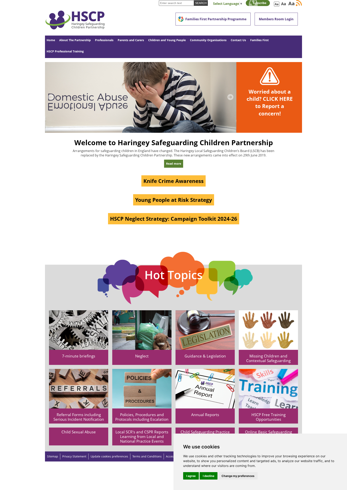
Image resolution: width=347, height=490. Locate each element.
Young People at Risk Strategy (173, 199)
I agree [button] (191, 476)
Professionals (104, 40)
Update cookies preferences (109, 456)
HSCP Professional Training (65, 51)
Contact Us (238, 40)
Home (51, 40)
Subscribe (259, 3)
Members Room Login (276, 19)
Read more (173, 163)
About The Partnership (75, 40)
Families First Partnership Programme (215, 19)
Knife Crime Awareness (173, 181)
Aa (277, 4)
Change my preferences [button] (237, 476)
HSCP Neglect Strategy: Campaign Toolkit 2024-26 (173, 218)
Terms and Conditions (147, 456)
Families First (259, 40)
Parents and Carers (131, 40)
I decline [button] (208, 476)
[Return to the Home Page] (75, 18)
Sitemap (52, 456)
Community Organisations (208, 40)
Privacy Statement (74, 456)
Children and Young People (167, 40)
